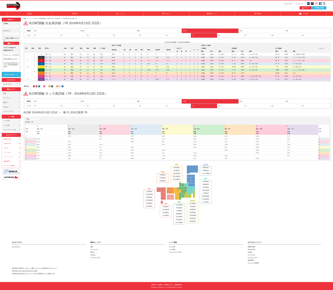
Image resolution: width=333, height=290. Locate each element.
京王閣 (82, 30)
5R (140, 35)
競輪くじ (5, 102)
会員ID (6, 23)
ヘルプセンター (299, 3)
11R (303, 35)
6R (166, 35)
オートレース (7, 98)
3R (88, 35)
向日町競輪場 (42, 18)
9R (245, 35)
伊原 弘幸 (49, 57)
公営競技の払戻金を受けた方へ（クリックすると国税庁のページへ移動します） (34, 273)
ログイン (13, 43)
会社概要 (159, 284)
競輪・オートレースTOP (30, 18)
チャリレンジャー (8, 156)
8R (219, 35)
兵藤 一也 (49, 79)
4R (114, 35)
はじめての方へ (288, 3)
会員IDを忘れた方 (8, 50)
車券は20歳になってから (10, 59)
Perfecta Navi (7, 143)
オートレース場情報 (9, 165)
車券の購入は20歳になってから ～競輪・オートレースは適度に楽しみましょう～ (35, 268)
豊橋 (138, 30)
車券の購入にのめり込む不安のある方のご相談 (24, 271)
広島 (241, 30)
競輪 (4, 93)
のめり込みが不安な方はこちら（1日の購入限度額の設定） (11, 64)
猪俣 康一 (49, 73)
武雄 (287, 30)
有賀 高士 (49, 54)
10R (272, 35)
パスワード (7, 30)
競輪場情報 (7, 161)
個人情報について (168, 284)
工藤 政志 (49, 70)
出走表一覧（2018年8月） (54, 18)
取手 (35, 30)
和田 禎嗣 (49, 60)
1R (35, 35)
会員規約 (153, 284)
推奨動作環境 (178, 284)
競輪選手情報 (7, 139)
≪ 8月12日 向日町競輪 (170, 42)
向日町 (185, 30)
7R (193, 35)
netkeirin (6, 148)
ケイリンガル (7, 152)
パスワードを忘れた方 (9, 47)
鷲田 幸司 (49, 66)
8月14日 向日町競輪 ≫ (184, 42)
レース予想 (6, 120)
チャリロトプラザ (8, 111)
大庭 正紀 (49, 63)
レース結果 (6, 125)
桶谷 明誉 (49, 76)
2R (61, 35)
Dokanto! (5, 107)
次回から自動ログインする (11, 39)
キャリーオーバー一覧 (9, 129)
